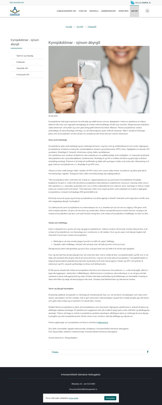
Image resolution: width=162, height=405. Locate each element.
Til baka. (55, 352)
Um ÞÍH (134, 11)
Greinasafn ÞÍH (22, 75)
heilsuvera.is (103, 322)
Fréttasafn (92, 26)
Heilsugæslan (17, 3)
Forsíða (69, 26)
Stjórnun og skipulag (24, 56)
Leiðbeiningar (108, 11)
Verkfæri (123, 11)
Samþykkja (110, 398)
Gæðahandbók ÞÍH (66, 11)
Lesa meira (73, 398)
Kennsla (93, 11)
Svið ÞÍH (83, 11)
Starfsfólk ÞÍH (22, 68)
